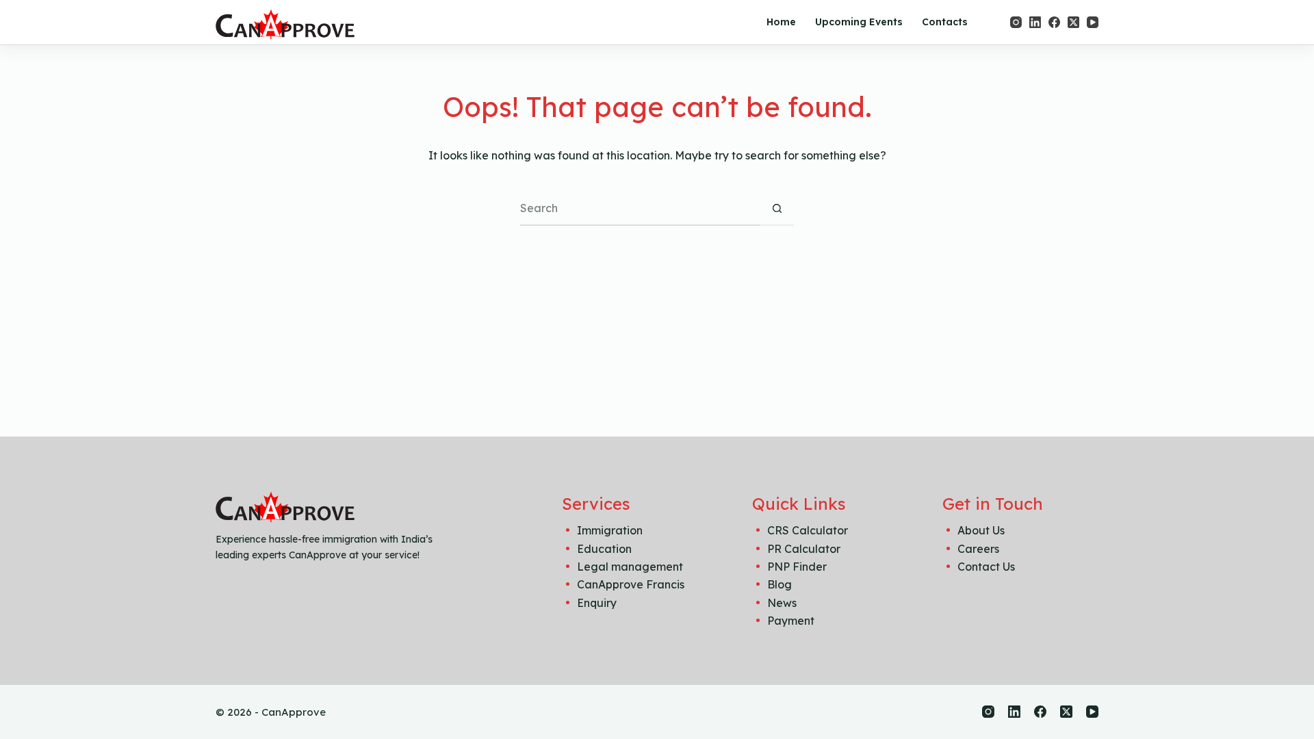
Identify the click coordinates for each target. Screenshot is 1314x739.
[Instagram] (1016, 22)
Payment (790, 620)
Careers (978, 549)
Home (781, 22)
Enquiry (597, 603)
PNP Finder (797, 566)
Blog (779, 584)
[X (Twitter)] (1073, 22)
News (782, 603)
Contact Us (986, 566)
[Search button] (777, 209)
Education (604, 549)
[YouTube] (1092, 22)
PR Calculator (803, 549)
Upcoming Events (859, 22)
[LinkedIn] (1035, 22)
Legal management (630, 566)
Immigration (610, 530)
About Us (981, 530)
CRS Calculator (807, 530)
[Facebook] (1054, 22)
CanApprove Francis (630, 584)
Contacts (945, 22)
